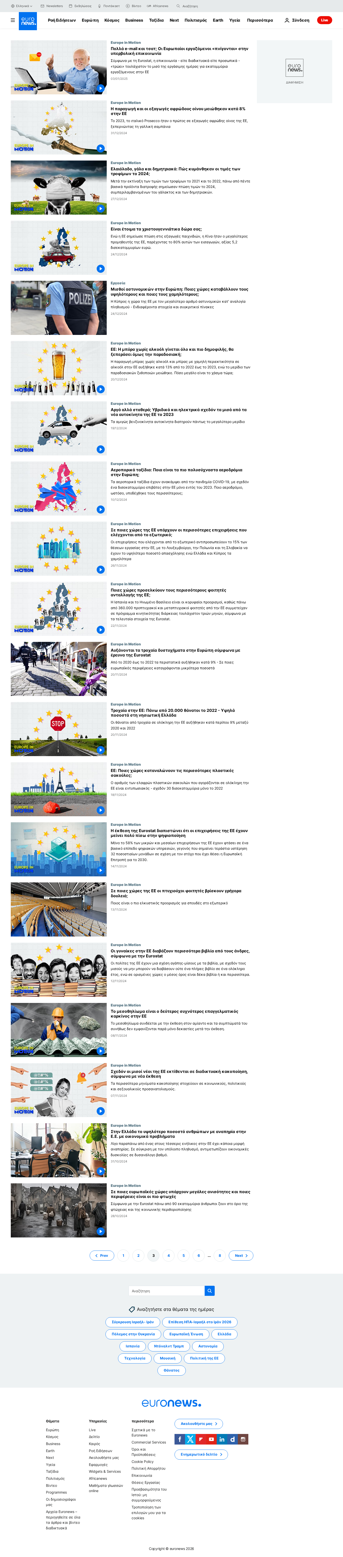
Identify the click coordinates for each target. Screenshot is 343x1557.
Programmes (56, 1492)
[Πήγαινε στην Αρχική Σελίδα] (28, 21)
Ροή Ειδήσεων (62, 20)
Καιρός (94, 1444)
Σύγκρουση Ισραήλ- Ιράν (133, 1322)
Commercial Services (149, 1442)
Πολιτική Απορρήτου (148, 1468)
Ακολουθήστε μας (104, 1457)
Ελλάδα (224, 1334)
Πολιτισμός (196, 20)
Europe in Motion (126, 42)
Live (324, 20)
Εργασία (118, 283)
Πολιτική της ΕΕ (204, 1358)
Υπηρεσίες (98, 1421)
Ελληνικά (22, 6)
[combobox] (203, 6)
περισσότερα (143, 1421)
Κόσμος (111, 20)
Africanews (98, 1478)
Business (134, 20)
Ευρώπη (90, 20)
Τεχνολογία (134, 1358)
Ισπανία (133, 1346)
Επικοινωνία (142, 1475)
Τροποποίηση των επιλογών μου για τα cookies (149, 1512)
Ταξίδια (156, 20)
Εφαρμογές (98, 1464)
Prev (104, 1255)
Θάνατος (172, 1370)
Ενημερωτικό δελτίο (199, 1454)
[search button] (178, 6)
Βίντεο (51, 1485)
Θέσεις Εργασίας (146, 1482)
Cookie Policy (143, 1461)
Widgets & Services (105, 1471)
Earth (218, 20)
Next (174, 20)
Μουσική (168, 1358)
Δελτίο (94, 1436)
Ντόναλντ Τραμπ (169, 1346)
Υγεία (234, 20)
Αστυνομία (207, 1346)
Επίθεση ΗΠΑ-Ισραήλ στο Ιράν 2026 (199, 1322)
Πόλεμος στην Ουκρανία (133, 1334)
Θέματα (52, 1421)
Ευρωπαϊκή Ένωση (186, 1334)
